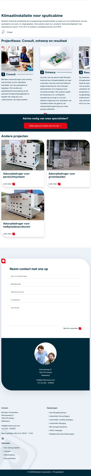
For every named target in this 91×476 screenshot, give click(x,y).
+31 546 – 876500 (8, 428)
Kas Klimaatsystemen (58, 412)
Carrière (7, 451)
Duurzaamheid (9, 458)
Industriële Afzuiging (58, 423)
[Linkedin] (3, 439)
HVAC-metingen (56, 430)
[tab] (44, 113)
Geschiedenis (9, 455)
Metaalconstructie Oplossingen (62, 434)
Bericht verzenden (70, 328)
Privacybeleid (58, 472)
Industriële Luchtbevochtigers (61, 420)
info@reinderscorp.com (45, 380)
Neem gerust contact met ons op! (44, 126)
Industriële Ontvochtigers (60, 416)
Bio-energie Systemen (58, 427)
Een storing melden (12, 448)
